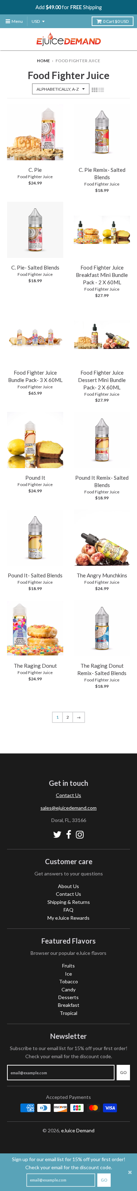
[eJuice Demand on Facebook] (68, 834)
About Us (68, 886)
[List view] (101, 89)
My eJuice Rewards (68, 918)
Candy (68, 989)
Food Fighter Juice (35, 176)
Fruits (68, 966)
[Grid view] (94, 89)
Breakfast (68, 1005)
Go (104, 1180)
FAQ (68, 910)
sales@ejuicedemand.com (68, 808)
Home (43, 60)
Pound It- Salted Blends (35, 575)
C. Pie (35, 170)
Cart (116, 21)
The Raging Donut (35, 665)
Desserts (68, 997)
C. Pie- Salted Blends (35, 267)
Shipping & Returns (68, 902)
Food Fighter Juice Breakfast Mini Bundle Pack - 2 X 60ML (102, 274)
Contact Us (68, 795)
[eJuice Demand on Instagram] (80, 834)
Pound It (35, 477)
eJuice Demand (77, 1130)
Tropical (68, 1013)
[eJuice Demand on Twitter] (57, 834)
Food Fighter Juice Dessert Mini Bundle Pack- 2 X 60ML (102, 379)
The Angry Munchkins (102, 575)
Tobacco (68, 981)
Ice (68, 974)
